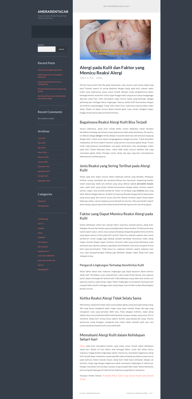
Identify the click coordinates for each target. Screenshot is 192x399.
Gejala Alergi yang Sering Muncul (50, 70)
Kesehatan (42, 201)
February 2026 (43, 157)
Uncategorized (43, 206)
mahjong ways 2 (43, 251)
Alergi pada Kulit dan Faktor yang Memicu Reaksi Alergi (112, 70)
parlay (40, 233)
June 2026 (42, 138)
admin (99, 78)
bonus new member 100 (46, 260)
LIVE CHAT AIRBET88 (46, 256)
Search (41, 45)
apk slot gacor (43, 247)
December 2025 (44, 166)
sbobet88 (41, 237)
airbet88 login (43, 219)
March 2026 (42, 152)
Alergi (82, 346)
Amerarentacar (53, 12)
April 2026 (42, 148)
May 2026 (41, 143)
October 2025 (43, 176)
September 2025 (44, 181)
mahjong (41, 228)
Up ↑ (151, 393)
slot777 (41, 224)
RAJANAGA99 (43, 270)
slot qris (41, 265)
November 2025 (44, 171)
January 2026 (43, 162)
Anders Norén (141, 393)
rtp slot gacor (43, 242)
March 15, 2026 (87, 78)
